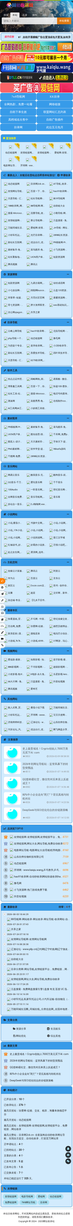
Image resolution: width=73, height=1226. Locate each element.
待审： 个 (65, 906)
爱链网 (41, 1196)
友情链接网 (10, 1196)
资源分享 (21, 1028)
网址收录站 (49, 1221)
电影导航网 (27, 1196)
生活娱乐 (55, 1028)
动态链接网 (25, 1119)
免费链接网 (10, 1202)
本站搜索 (64, 20)
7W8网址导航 (28, 1202)
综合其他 (55, 1035)
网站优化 (20, 1035)
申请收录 (66, 175)
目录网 (43, 1202)
